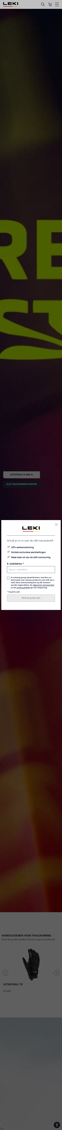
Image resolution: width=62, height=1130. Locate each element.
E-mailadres (15, 563)
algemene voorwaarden (43, 585)
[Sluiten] (56, 524)
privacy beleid (23, 587)
